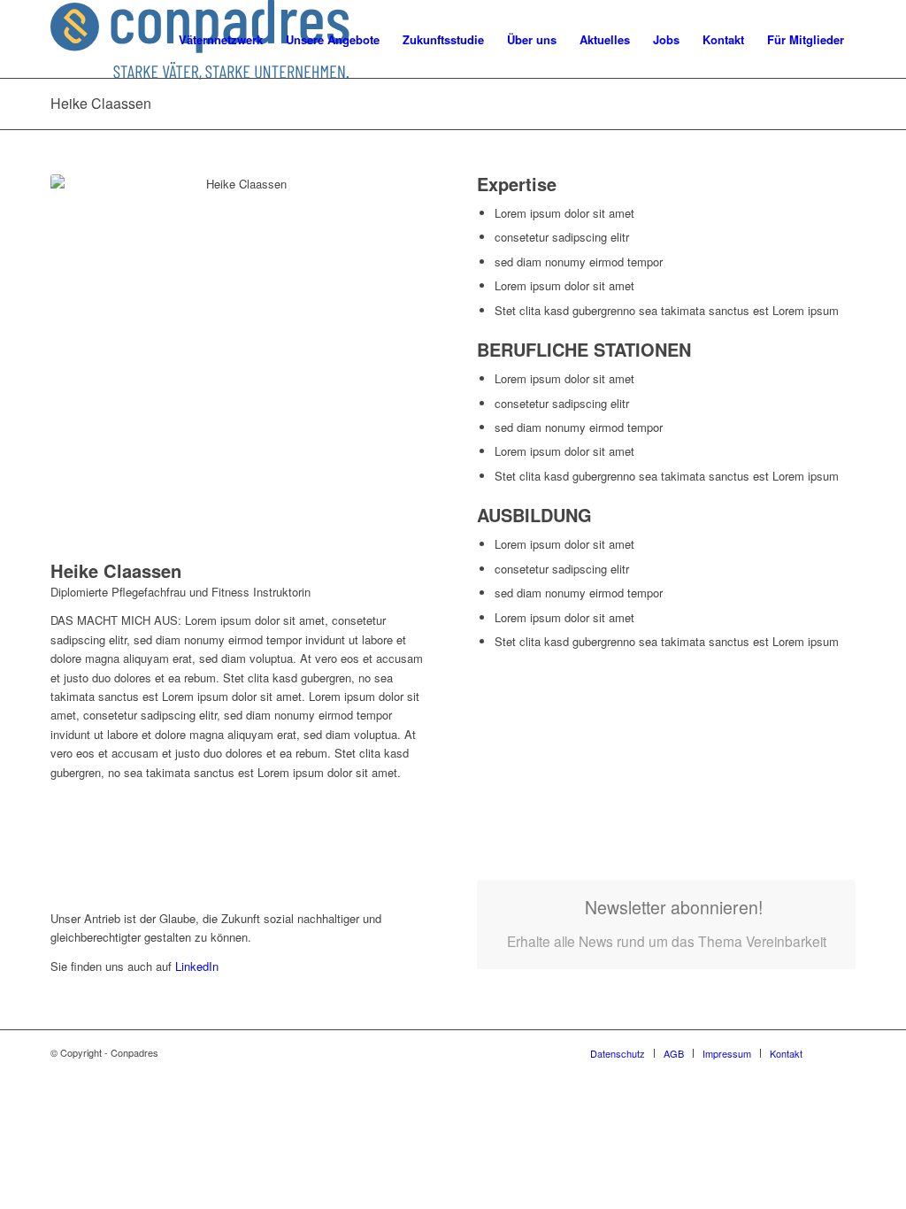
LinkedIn (195, 966)
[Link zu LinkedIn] (842, 1052)
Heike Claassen (100, 103)
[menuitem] (220, 40)
